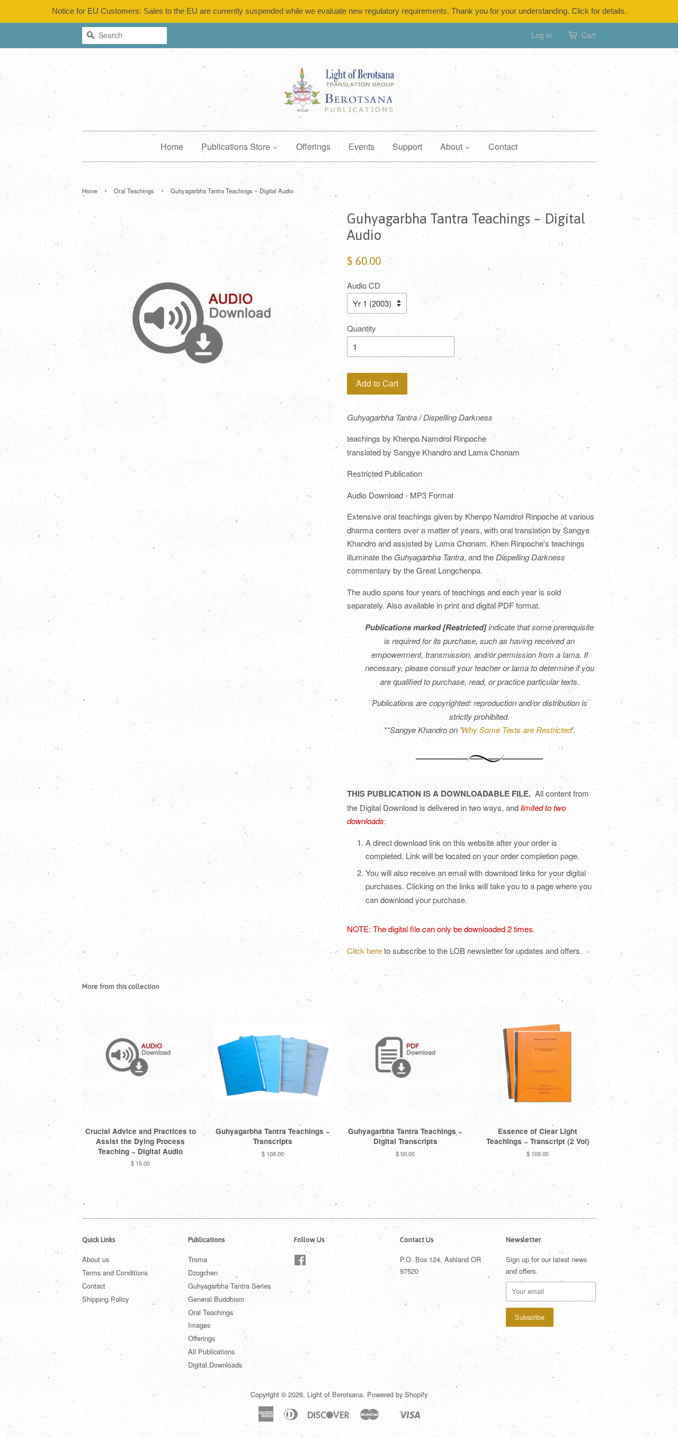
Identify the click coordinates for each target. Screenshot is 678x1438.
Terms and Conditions (115, 1272)
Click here (364, 950)
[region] (339, 11)
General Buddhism (216, 1299)
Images (199, 1325)
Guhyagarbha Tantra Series (229, 1286)
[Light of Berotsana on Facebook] (300, 1262)
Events (361, 146)
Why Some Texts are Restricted (516, 729)
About (452, 146)
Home (171, 146)
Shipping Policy (105, 1299)
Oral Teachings (134, 190)
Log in (541, 35)
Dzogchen (203, 1272)
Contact (503, 146)
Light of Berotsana (335, 1394)
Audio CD (363, 285)
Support (407, 146)
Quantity (361, 328)
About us (95, 1259)
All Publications (211, 1351)
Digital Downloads (215, 1365)
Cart (589, 35)
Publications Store (236, 146)
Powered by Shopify (397, 1394)
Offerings (313, 146)
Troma (197, 1259)
